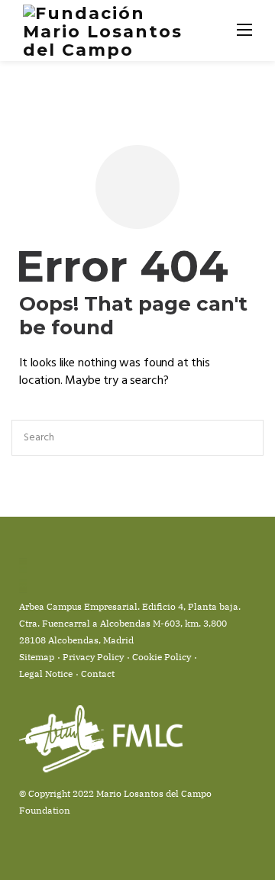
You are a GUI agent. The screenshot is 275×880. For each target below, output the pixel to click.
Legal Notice (46, 673)
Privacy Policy (93, 656)
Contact (98, 673)
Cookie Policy (161, 656)
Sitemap (36, 656)
